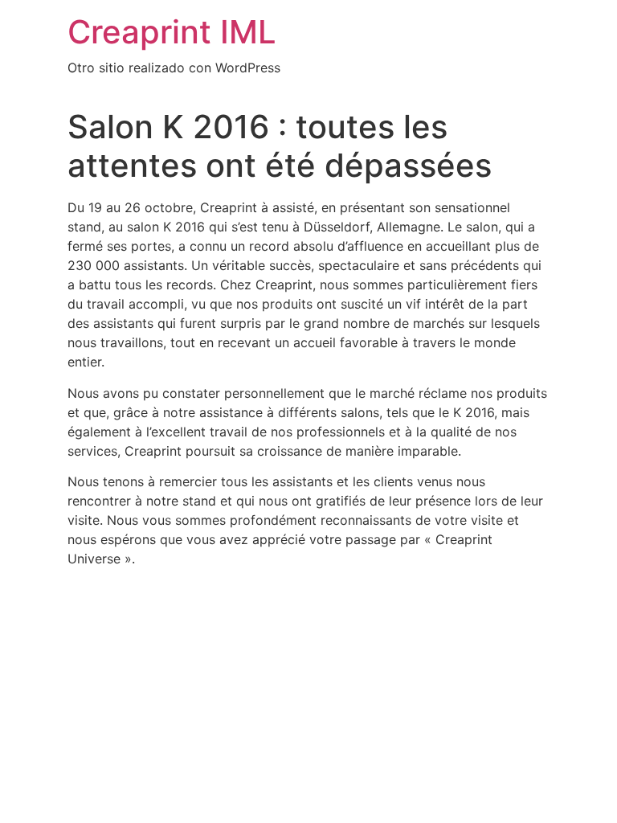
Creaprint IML (171, 31)
